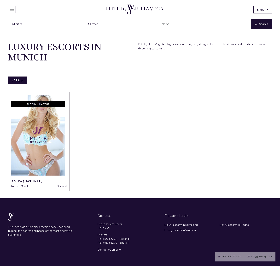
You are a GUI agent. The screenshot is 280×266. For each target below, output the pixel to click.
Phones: (102, 234)
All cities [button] (17, 24)
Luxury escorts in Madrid (234, 224)
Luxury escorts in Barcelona (181, 224)
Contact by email (108, 249)
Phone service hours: (110, 224)
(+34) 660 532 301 (108, 238)
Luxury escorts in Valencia (180, 230)
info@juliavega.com (262, 256)
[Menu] (12, 9)
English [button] (261, 9)
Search (263, 24)
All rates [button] (93, 24)
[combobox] (205, 24)
